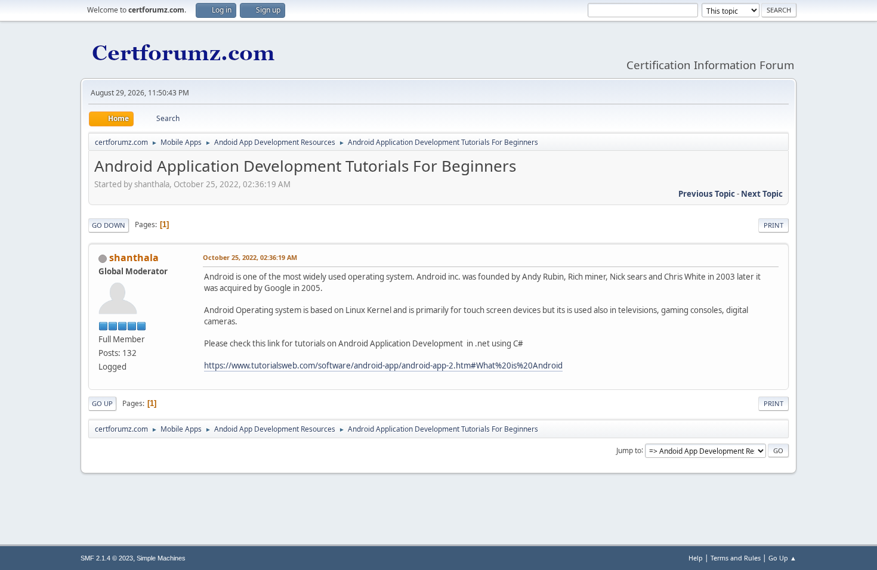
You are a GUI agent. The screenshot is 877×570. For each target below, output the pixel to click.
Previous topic (706, 193)
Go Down (108, 225)
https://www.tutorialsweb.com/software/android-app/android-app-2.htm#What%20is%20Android (383, 365)
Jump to (628, 450)
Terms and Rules (736, 557)
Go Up (102, 403)
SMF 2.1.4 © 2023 (107, 558)
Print (773, 225)
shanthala (134, 257)
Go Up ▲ (782, 557)
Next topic (762, 193)
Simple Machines (161, 558)
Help (695, 557)
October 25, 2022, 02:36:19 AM (250, 257)
